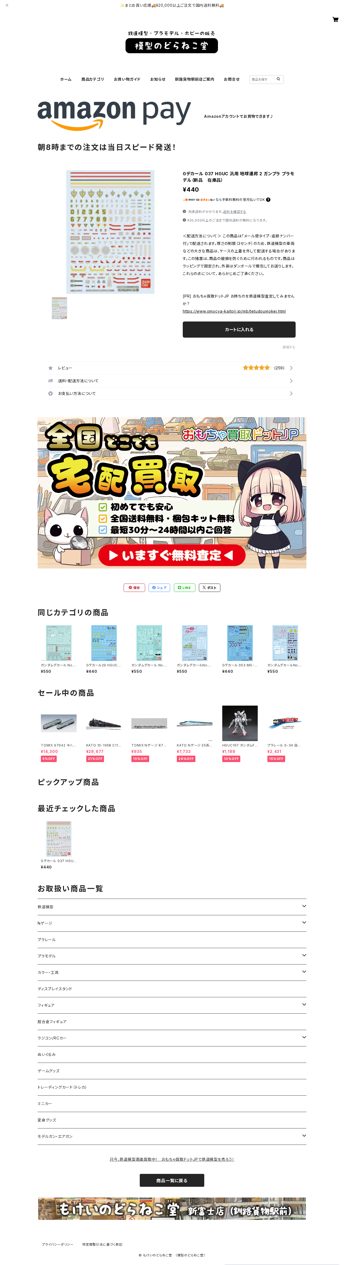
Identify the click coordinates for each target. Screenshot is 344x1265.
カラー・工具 (48, 972)
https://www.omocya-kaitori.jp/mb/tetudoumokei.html (234, 311)
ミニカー (45, 1103)
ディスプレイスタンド (55, 989)
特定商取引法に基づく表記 (102, 1244)
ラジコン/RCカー (52, 1038)
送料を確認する (234, 212)
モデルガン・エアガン (55, 1136)
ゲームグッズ (49, 1071)
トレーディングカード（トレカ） (62, 1087)
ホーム (65, 79)
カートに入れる (239, 329)
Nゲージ (45, 923)
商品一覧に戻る (172, 1180)
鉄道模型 (45, 907)
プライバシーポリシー (58, 1244)
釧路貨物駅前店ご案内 (194, 79)
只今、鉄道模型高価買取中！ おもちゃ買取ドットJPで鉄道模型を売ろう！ (172, 1159)
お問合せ (231, 79)
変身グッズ (47, 1120)
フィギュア (46, 1005)
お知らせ (157, 79)
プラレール (47, 939)
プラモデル (47, 956)
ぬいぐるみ (47, 1054)
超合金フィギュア (52, 1021)
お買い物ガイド (127, 79)
